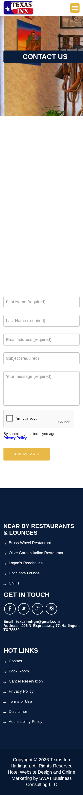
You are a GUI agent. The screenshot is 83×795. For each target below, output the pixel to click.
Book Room (19, 671)
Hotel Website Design (30, 772)
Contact (15, 661)
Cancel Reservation (26, 681)
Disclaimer (18, 711)
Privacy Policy (21, 691)
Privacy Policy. (15, 438)
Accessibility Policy (25, 721)
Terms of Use (20, 701)
